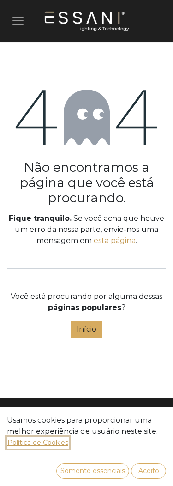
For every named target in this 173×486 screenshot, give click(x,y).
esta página (115, 240)
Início (86, 329)
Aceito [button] (148, 471)
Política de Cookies (37, 442)
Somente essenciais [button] (92, 471)
